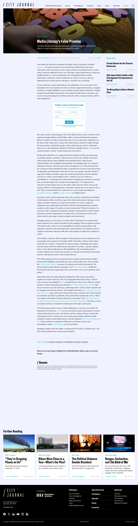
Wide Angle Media (80, 267)
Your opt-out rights (130, 521)
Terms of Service (69, 126)
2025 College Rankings (53, 6)
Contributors (96, 494)
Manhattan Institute (120, 496)
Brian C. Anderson (10, 455)
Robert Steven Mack (111, 455)
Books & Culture (111, 476)
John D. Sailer (42, 36)
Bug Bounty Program (120, 503)
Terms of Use (118, 501)
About (107, 6)
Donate (126, 6)
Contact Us (95, 507)
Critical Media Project (48, 264)
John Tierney (75, 455)
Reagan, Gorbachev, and (116, 460)
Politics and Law (62, 58)
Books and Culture (75, 501)
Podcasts (90, 6)
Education (53, 58)
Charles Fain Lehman (44, 455)
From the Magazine (12, 476)
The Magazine (78, 6)
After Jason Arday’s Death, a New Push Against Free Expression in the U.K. (120, 78)
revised (59, 310)
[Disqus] (69, 398)
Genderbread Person (44, 193)
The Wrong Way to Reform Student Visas (120, 91)
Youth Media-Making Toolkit (83, 284)
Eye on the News (45, 476)
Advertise (117, 494)
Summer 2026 (28, 476)
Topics (99, 6)
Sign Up (69, 122)
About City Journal (98, 490)
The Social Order (73, 58)
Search (67, 6)
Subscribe (116, 6)
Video (71, 503)
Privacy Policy (79, 125)
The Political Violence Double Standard (84, 460)
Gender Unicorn (65, 193)
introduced (41, 67)
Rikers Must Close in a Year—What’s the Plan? (51, 460)
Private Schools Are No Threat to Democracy (120, 64)
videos (62, 282)
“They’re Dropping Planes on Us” (16, 460)
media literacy (58, 324)
